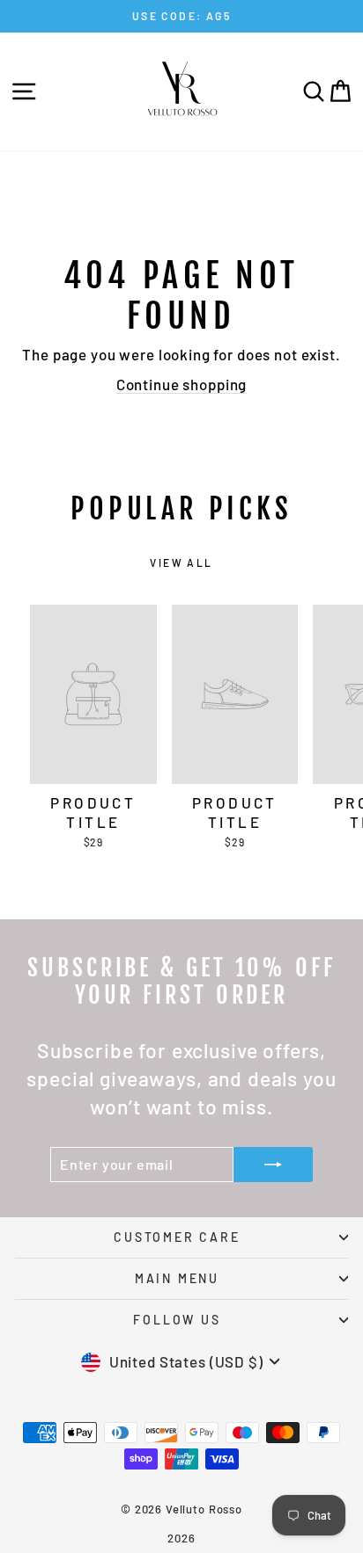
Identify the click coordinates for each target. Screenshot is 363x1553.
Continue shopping (181, 384)
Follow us (176, 1319)
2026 (181, 1538)
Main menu (177, 1278)
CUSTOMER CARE (177, 1237)
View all (181, 562)
